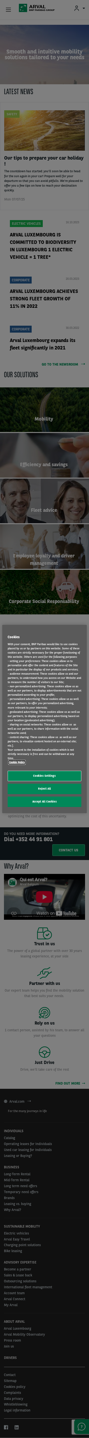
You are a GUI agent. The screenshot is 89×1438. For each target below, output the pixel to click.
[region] (44, 719)
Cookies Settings (44, 775)
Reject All (44, 788)
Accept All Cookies (44, 801)
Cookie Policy (17, 762)
